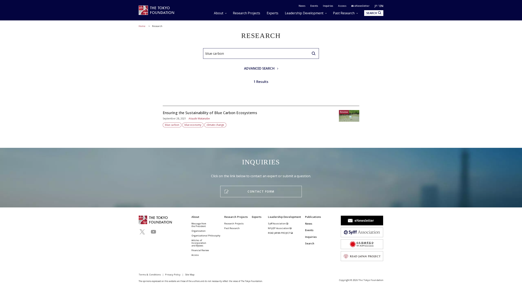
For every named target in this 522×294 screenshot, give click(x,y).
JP (375, 6)
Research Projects (246, 13)
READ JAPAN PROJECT (279, 233)
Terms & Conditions (150, 274)
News (302, 6)
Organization (198, 230)
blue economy (193, 125)
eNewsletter (361, 6)
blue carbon (172, 125)
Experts (272, 13)
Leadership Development (304, 13)
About (218, 13)
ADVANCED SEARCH (259, 68)
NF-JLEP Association (279, 228)
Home (142, 26)
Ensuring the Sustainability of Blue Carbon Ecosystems (261, 116)
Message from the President (198, 225)
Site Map (190, 274)
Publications (313, 217)
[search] (314, 53)
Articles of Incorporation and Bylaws (198, 243)
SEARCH (371, 13)
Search (309, 243)
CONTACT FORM (261, 191)
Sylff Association (277, 223)
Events (314, 6)
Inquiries (328, 6)
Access (342, 6)
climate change (215, 125)
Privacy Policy (172, 274)
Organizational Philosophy (205, 235)
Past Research (344, 13)
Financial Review (200, 250)
